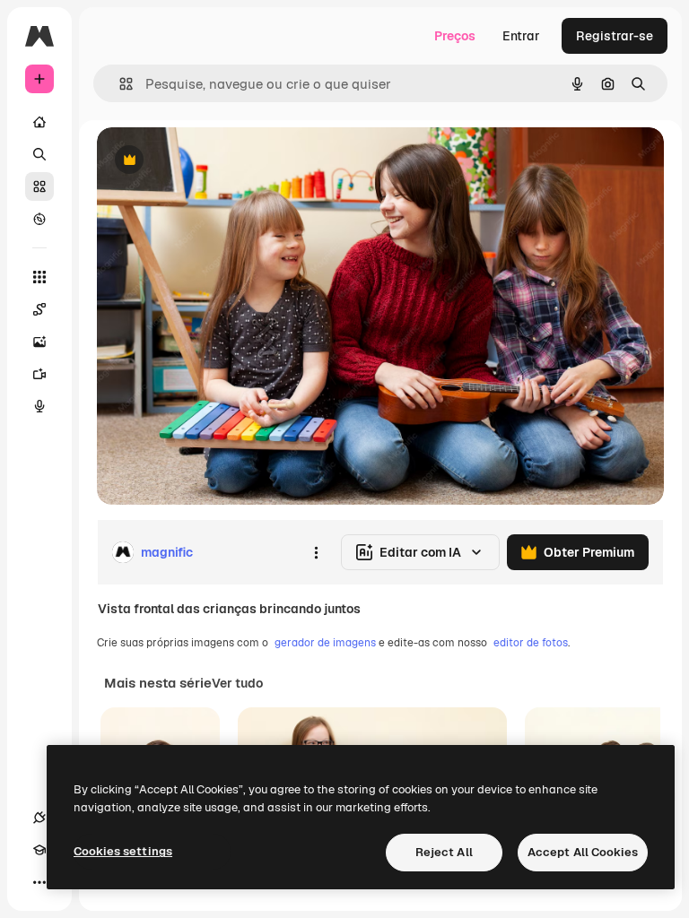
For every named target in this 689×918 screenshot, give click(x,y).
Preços (454, 36)
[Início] (39, 122)
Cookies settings (123, 851)
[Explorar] (39, 218)
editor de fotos (530, 643)
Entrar (521, 36)
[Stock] (39, 186)
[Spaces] (39, 309)
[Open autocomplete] (119, 84)
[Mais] (39, 882)
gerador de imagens (325, 643)
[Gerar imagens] (39, 341)
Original (212, 160)
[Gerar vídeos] (39, 373)
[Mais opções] (316, 552)
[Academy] (39, 850)
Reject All (444, 852)
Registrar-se (614, 36)
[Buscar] (39, 154)
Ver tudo (237, 683)
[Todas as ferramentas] (39, 277)
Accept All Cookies (583, 852)
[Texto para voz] (39, 406)
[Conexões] (39, 817)
